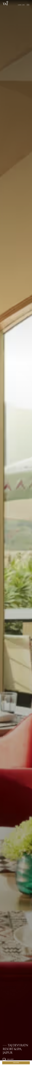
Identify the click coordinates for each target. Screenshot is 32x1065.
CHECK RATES (16, 1062)
